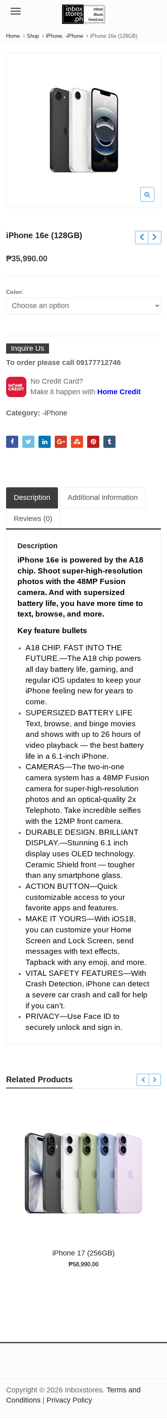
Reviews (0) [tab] (33, 519)
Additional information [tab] (103, 497)
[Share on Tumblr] (109, 442)
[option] (83, 130)
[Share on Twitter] (28, 442)
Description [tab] (32, 497)
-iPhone (54, 413)
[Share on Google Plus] (61, 442)
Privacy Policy (69, 1400)
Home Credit (119, 392)
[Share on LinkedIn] (45, 442)
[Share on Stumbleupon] (77, 442)
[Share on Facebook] (12, 442)
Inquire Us (27, 348)
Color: (14, 292)
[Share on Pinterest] (93, 442)
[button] (154, 200)
